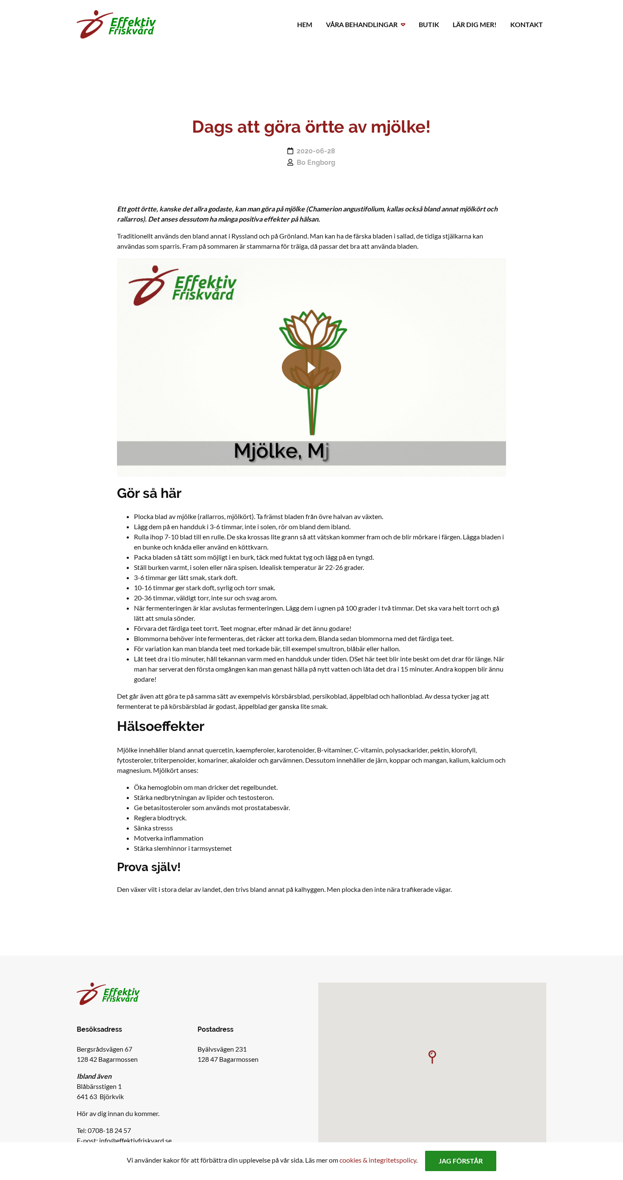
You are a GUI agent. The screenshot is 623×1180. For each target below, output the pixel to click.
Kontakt (526, 24)
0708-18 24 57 (109, 1130)
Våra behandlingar (362, 24)
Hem (304, 24)
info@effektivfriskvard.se (135, 1140)
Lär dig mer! (475, 24)
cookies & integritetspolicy (377, 1160)
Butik (429, 24)
